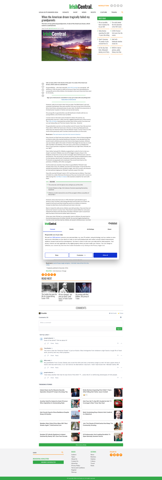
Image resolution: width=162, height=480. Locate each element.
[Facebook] (111, 5)
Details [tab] (71, 229)
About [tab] (109, 229)
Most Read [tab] (102, 18)
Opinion (93, 459)
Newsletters (103, 6)
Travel (93, 463)
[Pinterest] (121, 5)
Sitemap (73, 472)
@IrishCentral (53, 28)
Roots (92, 465)
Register (74, 470)
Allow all (105, 255)
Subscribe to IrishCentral (69, 99)
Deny (56, 255)
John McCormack (73, 87)
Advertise (74, 463)
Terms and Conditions (78, 468)
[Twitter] (114, 5)
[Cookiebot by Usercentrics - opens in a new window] (109, 223)
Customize (80, 255)
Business (93, 457)
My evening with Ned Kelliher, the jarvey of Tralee (82, 296)
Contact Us (74, 461)
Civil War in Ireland (61, 176)
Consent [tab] (52, 229)
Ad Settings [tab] (90, 229)
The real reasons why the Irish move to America (66, 134)
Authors (73, 454)
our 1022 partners (55, 237)
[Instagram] (118, 5)
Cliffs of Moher (52, 121)
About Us (74, 459)
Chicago (64, 271)
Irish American (57, 271)
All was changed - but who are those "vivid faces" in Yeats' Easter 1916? (65, 297)
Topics (73, 457)
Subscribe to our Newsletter (48, 462)
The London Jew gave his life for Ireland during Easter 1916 (49, 296)
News (92, 454)
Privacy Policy (75, 465)
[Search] (122, 12)
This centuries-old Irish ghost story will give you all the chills (65, 185)
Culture (93, 461)
